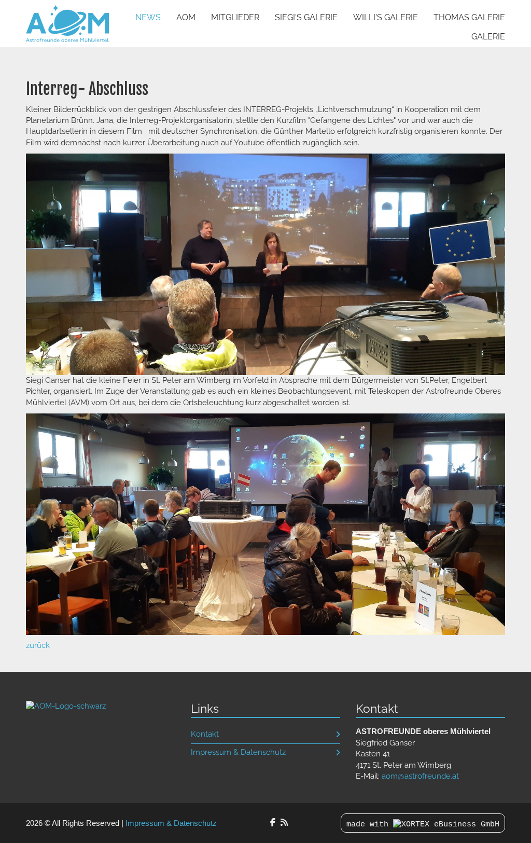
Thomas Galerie (469, 17)
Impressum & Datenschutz (238, 752)
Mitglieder (235, 17)
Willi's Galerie (385, 17)
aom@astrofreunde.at (420, 776)
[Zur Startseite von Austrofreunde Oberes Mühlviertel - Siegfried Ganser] (67, 23)
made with (369, 824)
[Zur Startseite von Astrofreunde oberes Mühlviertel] (66, 705)
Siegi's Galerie (306, 17)
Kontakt (205, 734)
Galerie (488, 37)
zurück (38, 645)
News (148, 17)
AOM (185, 17)
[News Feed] (284, 822)
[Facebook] (272, 822)
